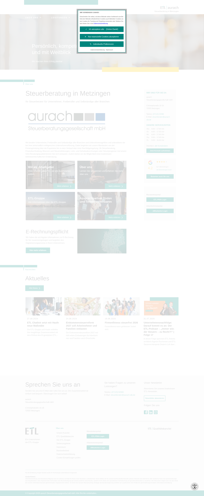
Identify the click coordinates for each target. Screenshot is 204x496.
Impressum (109, 50)
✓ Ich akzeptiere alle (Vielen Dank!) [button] (101, 29)
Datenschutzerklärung (101, 23)
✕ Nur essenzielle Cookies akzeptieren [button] (102, 37)
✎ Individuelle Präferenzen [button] (102, 44)
